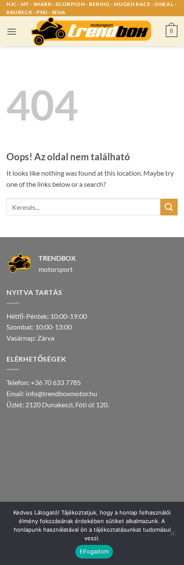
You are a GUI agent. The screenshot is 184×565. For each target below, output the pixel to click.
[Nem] (172, 536)
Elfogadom (94, 551)
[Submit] (169, 207)
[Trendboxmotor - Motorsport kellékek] (92, 31)
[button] (11, 31)
